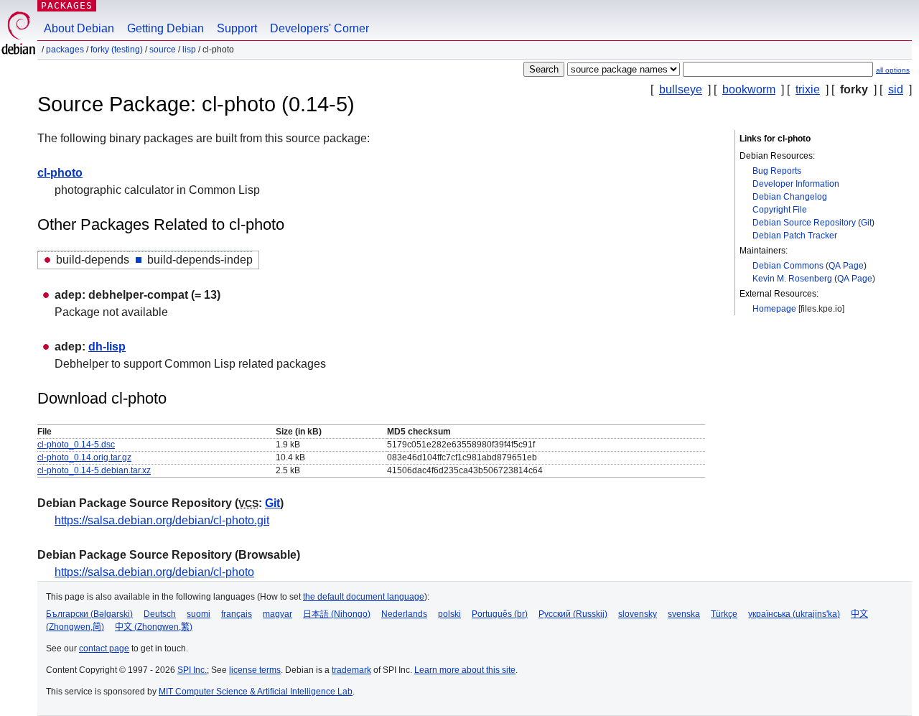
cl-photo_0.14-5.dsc (76, 445)
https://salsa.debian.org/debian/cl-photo (154, 572)
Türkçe (724, 614)
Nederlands (404, 614)
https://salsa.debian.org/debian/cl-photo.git (162, 520)
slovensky (637, 614)
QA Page (846, 266)
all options (893, 70)
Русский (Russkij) (572, 614)
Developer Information (795, 184)
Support (237, 28)
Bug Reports (776, 171)
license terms (255, 670)
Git (866, 223)
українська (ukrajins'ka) (794, 614)
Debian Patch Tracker (794, 236)
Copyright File (779, 210)
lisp (189, 50)
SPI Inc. (192, 670)
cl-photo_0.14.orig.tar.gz (84, 457)
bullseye (680, 89)
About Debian (79, 28)
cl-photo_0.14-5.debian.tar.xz (94, 470)
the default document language (363, 597)
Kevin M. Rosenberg (792, 279)
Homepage (774, 309)
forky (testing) (116, 50)
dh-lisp (107, 346)
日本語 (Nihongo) (336, 614)
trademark (351, 670)
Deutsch (160, 614)
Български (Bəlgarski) (89, 614)
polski (449, 614)
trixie (808, 89)
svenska (684, 614)
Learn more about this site (465, 670)
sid (895, 89)
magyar (277, 614)
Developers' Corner (319, 28)
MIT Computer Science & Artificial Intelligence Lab (256, 692)
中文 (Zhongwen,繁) (153, 627)
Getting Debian (165, 28)
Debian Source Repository (804, 223)
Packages (67, 5)
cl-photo (60, 173)
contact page (104, 648)
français (236, 614)
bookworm (748, 89)
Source (162, 50)
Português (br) (500, 614)
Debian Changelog (789, 197)
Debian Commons (788, 266)
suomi (198, 614)
